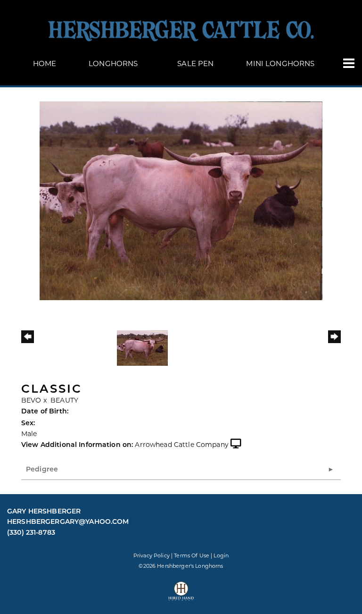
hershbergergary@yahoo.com (68, 521)
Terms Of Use (191, 555)
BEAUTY (64, 400)
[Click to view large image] (181, 200)
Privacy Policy (151, 555)
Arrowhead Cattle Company (181, 444)
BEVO (31, 400)
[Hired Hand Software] (181, 595)
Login (221, 555)
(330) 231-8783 (31, 532)
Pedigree (42, 469)
